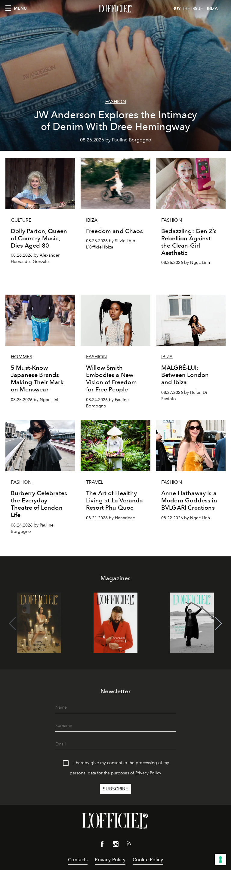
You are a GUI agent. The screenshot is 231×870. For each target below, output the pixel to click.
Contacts (78, 859)
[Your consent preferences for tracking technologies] (220, 859)
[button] (218, 623)
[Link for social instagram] (115, 845)
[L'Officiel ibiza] (115, 8)
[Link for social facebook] (102, 845)
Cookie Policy (148, 859)
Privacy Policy (148, 773)
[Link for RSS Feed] (129, 845)
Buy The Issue (187, 8)
